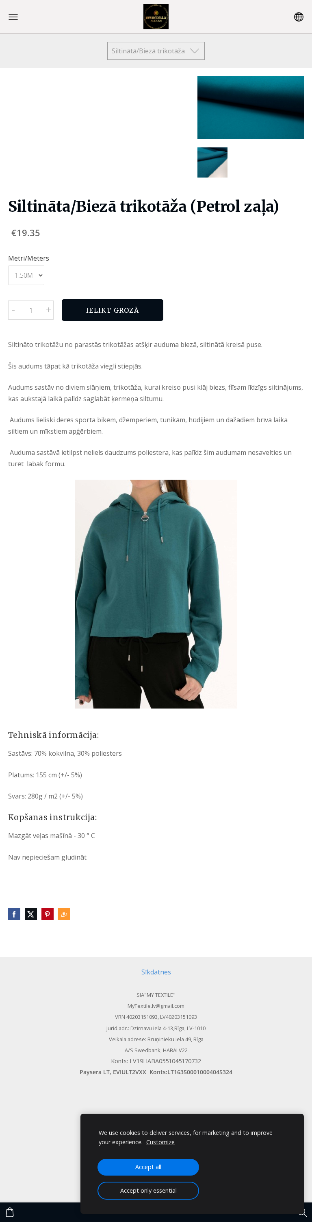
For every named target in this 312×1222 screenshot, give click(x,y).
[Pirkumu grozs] (10, 1212)
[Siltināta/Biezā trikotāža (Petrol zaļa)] (212, 162)
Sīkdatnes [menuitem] (156, 972)
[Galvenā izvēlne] (13, 17)
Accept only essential (148, 1190)
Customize (160, 1142)
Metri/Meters (28, 258)
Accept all (148, 1167)
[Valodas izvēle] (299, 17)
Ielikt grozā (112, 310)
